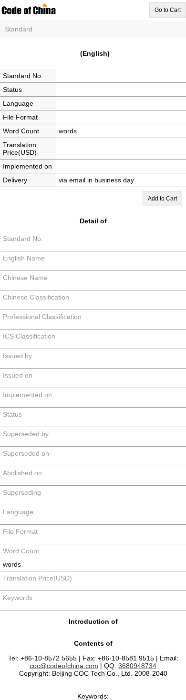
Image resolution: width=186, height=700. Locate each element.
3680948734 (137, 666)
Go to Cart (168, 10)
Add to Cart (162, 198)
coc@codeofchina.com (64, 666)
